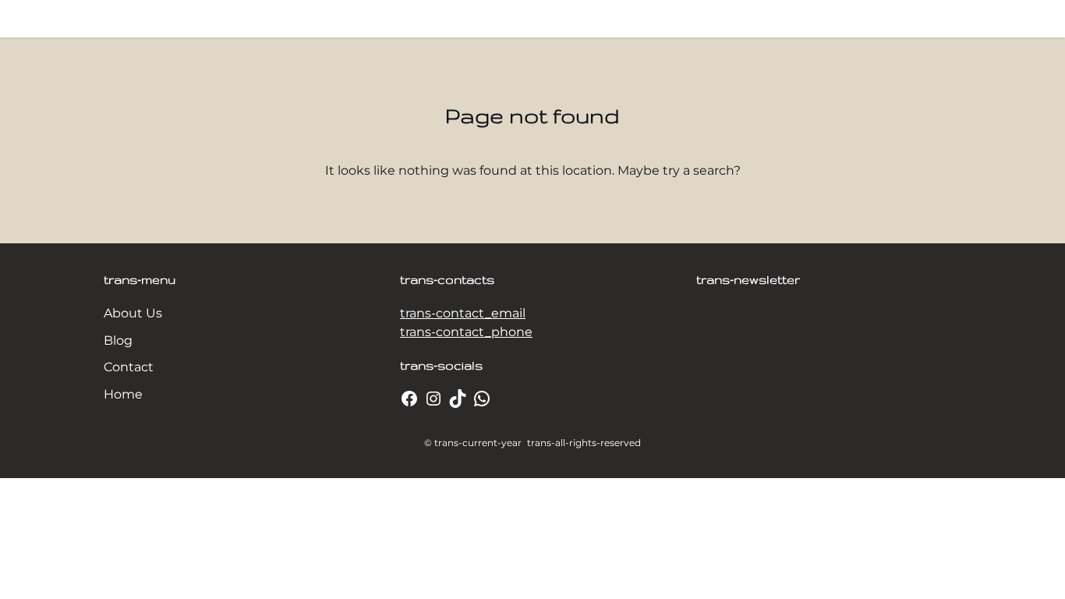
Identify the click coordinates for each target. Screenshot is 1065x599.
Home (123, 394)
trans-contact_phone (466, 331)
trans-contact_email (462, 313)
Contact (129, 367)
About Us (133, 313)
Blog (118, 340)
